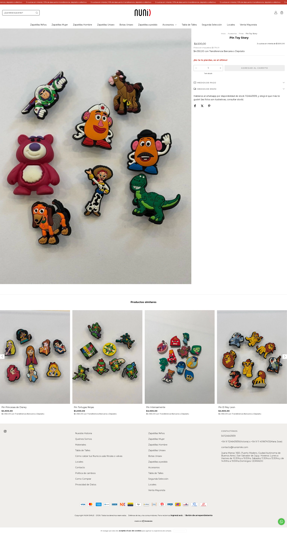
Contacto (80, 467)
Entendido (180, 530)
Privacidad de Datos (85, 484)
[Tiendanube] (143, 521)
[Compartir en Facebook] (195, 105)
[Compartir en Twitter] (202, 105)
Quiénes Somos (83, 439)
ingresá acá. (177, 515)
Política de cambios (85, 473)
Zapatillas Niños (38, 24)
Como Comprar (83, 479)
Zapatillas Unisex (105, 24)
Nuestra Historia (83, 433)
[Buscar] (36, 12)
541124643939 (228, 436)
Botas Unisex (126, 24)
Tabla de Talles (189, 24)
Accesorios (168, 24)
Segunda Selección (212, 24)
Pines (241, 33)
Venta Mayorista (248, 24)
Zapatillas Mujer (60, 24)
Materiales (80, 444)
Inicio (223, 33)
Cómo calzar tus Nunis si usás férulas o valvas (98, 456)
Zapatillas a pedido (147, 24)
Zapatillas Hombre (82, 24)
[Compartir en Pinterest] (209, 105)
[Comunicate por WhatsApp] (281, 521)
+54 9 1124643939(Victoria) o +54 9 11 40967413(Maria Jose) (251, 441)
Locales (231, 24)
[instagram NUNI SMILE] (5, 431)
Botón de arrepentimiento (199, 515)
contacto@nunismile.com (234, 447)
